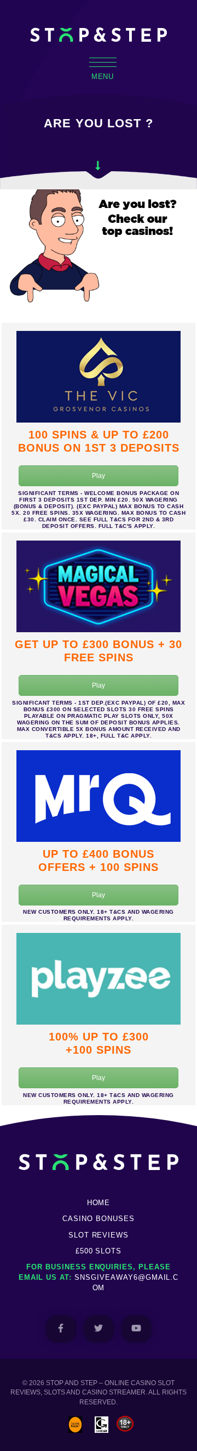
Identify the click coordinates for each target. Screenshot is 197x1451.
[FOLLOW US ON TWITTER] (99, 1328)
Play (98, 476)
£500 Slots (99, 1251)
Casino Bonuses (98, 1218)
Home (99, 1203)
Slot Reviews (98, 1235)
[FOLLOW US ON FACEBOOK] (61, 1328)
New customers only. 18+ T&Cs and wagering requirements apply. (98, 915)
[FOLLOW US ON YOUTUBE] (136, 1328)
